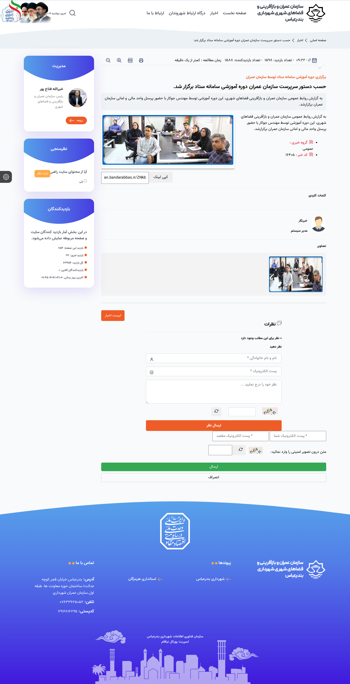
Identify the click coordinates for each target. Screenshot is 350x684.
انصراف (213, 477)
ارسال (214, 467)
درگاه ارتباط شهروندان (187, 13)
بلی (81, 182)
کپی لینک (161, 177)
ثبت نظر (42, 173)
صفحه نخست (234, 13)
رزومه (80, 120)
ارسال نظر (213, 426)
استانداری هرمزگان (142, 579)
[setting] (6, 177)
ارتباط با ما (155, 13)
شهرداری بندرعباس (210, 579)
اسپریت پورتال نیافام (175, 641)
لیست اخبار (113, 315)
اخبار (214, 13)
